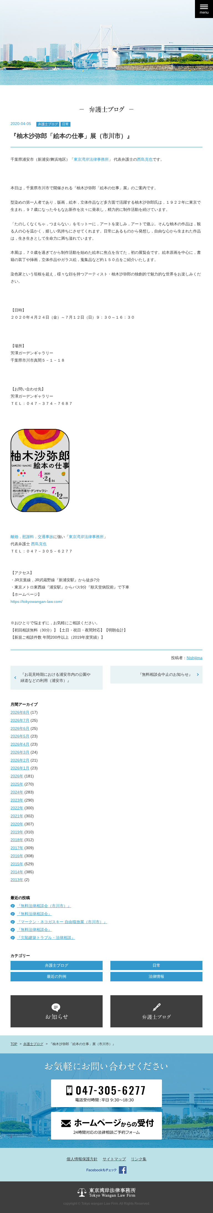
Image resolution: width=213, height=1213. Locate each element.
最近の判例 (56, 976)
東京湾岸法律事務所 (91, 159)
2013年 (17, 879)
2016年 (17, 856)
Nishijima (194, 658)
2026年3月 (20, 752)
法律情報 (156, 976)
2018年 (17, 840)
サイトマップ (114, 1159)
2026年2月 (20, 760)
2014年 (17, 872)
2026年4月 (20, 744)
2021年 (17, 816)
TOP (14, 1044)
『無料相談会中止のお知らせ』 (165, 674)
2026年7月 (20, 720)
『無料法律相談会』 (34, 914)
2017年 (17, 848)
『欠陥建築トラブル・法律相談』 (46, 937)
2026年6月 (20, 728)
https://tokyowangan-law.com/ (36, 601)
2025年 (17, 784)
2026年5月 (20, 736)
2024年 (17, 792)
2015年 (17, 864)
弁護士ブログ (48, 124)
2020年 (17, 824)
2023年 (17, 800)
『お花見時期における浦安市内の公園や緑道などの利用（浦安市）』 (55, 677)
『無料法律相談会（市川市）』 (44, 906)
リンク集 (138, 1159)
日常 (65, 124)
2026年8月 (20, 712)
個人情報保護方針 (82, 1159)
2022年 (17, 808)
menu (204, 12)
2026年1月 (20, 768)
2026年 (17, 776)
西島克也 (145, 159)
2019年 (17, 832)
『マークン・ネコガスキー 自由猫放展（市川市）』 (62, 922)
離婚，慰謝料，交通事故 (32, 536)
